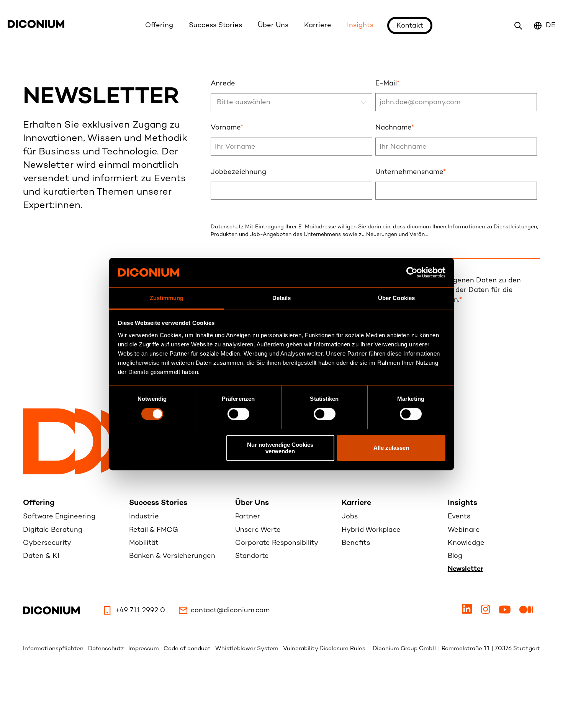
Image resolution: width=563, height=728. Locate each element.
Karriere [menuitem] (356, 503)
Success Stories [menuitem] (158, 503)
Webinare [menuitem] (464, 530)
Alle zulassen (391, 447)
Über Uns (273, 25)
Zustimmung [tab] (167, 298)
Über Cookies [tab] (396, 298)
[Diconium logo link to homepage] (36, 26)
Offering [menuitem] (38, 503)
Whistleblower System (247, 649)
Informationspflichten (54, 649)
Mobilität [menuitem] (144, 543)
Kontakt (409, 26)
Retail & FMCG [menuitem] (153, 530)
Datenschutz (106, 649)
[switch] (238, 414)
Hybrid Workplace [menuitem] (371, 530)
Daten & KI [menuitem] (41, 556)
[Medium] (526, 612)
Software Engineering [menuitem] (59, 516)
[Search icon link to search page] (518, 25)
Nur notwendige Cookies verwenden (280, 447)
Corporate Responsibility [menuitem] (276, 543)
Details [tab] (281, 298)
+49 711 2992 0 (140, 610)
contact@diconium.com (230, 610)
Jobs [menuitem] (350, 516)
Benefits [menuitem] (356, 543)
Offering (159, 25)
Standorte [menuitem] (252, 556)
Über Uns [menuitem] (252, 503)
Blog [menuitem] (455, 556)
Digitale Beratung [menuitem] (52, 530)
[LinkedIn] (468, 612)
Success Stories (215, 25)
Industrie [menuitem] (144, 516)
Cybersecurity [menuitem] (47, 543)
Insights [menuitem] (462, 503)
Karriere (317, 25)
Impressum (144, 649)
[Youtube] (505, 612)
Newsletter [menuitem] (465, 569)
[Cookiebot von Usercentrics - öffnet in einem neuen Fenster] (411, 273)
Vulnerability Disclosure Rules (324, 649)
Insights (360, 25)
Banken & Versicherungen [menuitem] (172, 556)
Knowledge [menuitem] (466, 543)
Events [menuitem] (459, 516)
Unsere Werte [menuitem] (258, 530)
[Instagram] (486, 612)
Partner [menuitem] (247, 516)
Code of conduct (188, 649)
